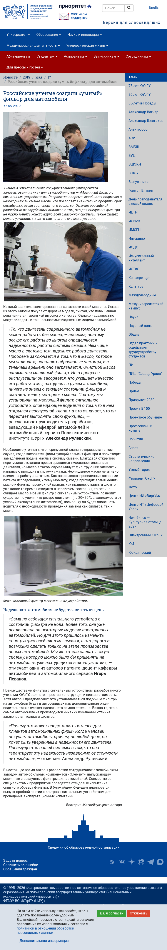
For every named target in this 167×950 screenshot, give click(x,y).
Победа (135, 382)
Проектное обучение (145, 417)
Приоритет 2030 (141, 400)
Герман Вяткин (141, 190)
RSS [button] (112, 861)
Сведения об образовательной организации (83, 847)
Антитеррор (138, 129)
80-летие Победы (142, 103)
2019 (26, 77)
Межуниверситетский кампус (146, 306)
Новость (10, 77)
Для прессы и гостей (24, 67)
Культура (136, 286)
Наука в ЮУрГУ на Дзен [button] (131, 861)
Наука (134, 317)
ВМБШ (134, 147)
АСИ (132, 138)
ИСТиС (134, 269)
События (136, 439)
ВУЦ (132, 156)
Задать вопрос (15, 860)
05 (10, 106)
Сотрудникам (137, 56)
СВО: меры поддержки (79, 16)
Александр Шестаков (146, 121)
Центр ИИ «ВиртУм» (145, 496)
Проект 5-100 (139, 409)
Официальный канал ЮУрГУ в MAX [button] (160, 861)
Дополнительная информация (44, 941)
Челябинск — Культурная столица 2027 (145, 522)
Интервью (137, 238)
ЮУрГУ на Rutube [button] (141, 861)
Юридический (140, 552)
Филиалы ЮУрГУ (142, 478)
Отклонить (138, 913)
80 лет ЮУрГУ (140, 94)
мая (38, 77)
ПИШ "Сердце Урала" (145, 374)
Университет (17, 34)
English (154, 7)
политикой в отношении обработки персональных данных (45, 930)
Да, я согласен (111, 913)
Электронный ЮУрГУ (146, 535)
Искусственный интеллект (141, 258)
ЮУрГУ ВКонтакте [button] (122, 861)
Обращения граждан (20, 869)
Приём (134, 391)
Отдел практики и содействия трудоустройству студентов (143, 349)
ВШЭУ (134, 173)
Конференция (139, 278)
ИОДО (133, 247)
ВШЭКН (135, 164)
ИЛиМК (134, 221)
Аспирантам (74, 56)
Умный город (139, 470)
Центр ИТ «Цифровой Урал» (146, 506)
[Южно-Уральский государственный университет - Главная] (28, 11)
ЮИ (131, 544)
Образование (47, 34)
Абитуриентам (18, 56)
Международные (142, 295)
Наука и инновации (83, 34)
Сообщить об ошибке (20, 865)
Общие (134, 334)
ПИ (131, 365)
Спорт (133, 448)
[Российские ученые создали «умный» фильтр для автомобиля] (62, 147)
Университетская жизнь (86, 45)
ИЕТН (133, 212)
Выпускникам (105, 56)
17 (49, 77)
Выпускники (139, 182)
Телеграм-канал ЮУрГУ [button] (150, 861)
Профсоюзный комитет (140, 428)
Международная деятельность (32, 45)
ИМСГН (134, 230)
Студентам (46, 56)
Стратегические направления (141, 458)
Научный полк (140, 326)
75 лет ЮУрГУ (140, 86)
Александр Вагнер (143, 112)
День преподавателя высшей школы (145, 201)
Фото (133, 487)
